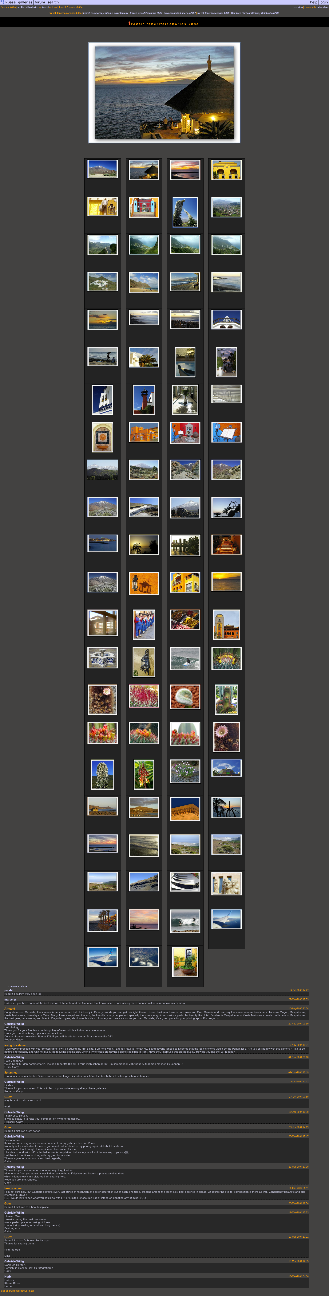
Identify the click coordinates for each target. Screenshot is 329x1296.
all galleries (32, 7)
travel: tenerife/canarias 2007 (180, 13)
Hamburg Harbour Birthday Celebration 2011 (255, 13)
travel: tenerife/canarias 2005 (146, 13)
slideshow (323, 7)
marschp (10, 999)
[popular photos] (184, 4)
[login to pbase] (324, 4)
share (24, 986)
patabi (8, 990)
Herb (7, 1276)
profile (21, 7)
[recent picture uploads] (25, 4)
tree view (298, 7)
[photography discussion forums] (40, 4)
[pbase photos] (8, 4)
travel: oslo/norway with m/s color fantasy (105, 13)
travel (45, 7)
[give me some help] (314, 4)
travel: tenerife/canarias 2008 (213, 13)
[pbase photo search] (53, 4)
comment (14, 986)
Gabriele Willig (14, 1023)
